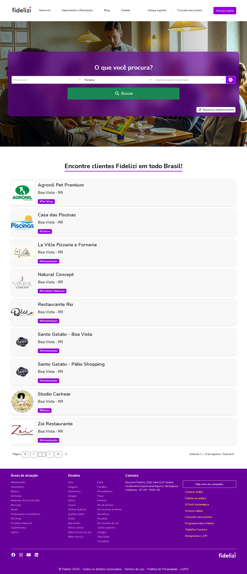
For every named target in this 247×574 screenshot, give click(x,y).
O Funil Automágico (197, 504)
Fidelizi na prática (195, 498)
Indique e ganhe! (157, 10)
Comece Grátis (194, 492)
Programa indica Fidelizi (199, 523)
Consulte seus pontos (189, 10)
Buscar (127, 93)
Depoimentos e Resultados (77, 10)
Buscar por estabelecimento (218, 109)
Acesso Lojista (225, 11)
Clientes (125, 10)
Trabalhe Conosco (196, 529)
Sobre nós (45, 10)
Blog (107, 10)
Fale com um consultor (209, 484)
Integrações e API (196, 536)
